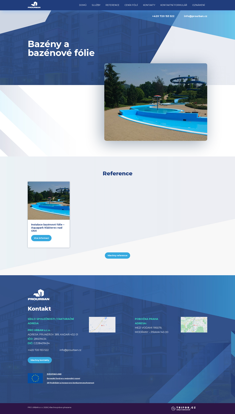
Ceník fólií (131, 5)
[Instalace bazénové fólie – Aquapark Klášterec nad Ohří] (49, 201)
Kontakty (149, 5)
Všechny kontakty (39, 360)
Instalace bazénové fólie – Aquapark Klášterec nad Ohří (47, 227)
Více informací (41, 238)
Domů (83, 5)
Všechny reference (117, 255)
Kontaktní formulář (173, 5)
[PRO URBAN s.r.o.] (34, 4)
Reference (112, 5)
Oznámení (198, 5)
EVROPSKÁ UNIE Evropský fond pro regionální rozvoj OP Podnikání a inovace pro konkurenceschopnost (70, 378)
